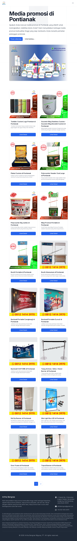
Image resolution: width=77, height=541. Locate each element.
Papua (58, 527)
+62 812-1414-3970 (63, 510)
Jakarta (44, 525)
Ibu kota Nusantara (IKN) (57, 522)
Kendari (39, 527)
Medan (4, 524)
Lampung (49, 524)
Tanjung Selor (33, 525)
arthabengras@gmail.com (65, 506)
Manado (34, 527)
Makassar (44, 527)
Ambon (54, 527)
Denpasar (5, 527)
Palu (30, 527)
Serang (39, 525)
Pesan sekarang (16, 39)
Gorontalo (21, 527)
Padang (16, 524)
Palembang (10, 524)
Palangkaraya (24, 525)
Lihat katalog (30, 39)
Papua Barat (64, 527)
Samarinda (11, 525)
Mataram (15, 527)
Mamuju (26, 527)
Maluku (50, 527)
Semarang (54, 525)
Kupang (10, 527)
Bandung (48, 525)
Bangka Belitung (56, 524)
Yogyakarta (61, 525)
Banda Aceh (68, 522)
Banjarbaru (17, 525)
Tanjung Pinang (37, 524)
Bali (71, 525)
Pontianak (5, 525)
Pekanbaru (27, 524)
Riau (32, 524)
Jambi (44, 524)
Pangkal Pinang (66, 524)
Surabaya (67, 525)
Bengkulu (20, 524)
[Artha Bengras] (4, 3)
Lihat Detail (28, 135)
